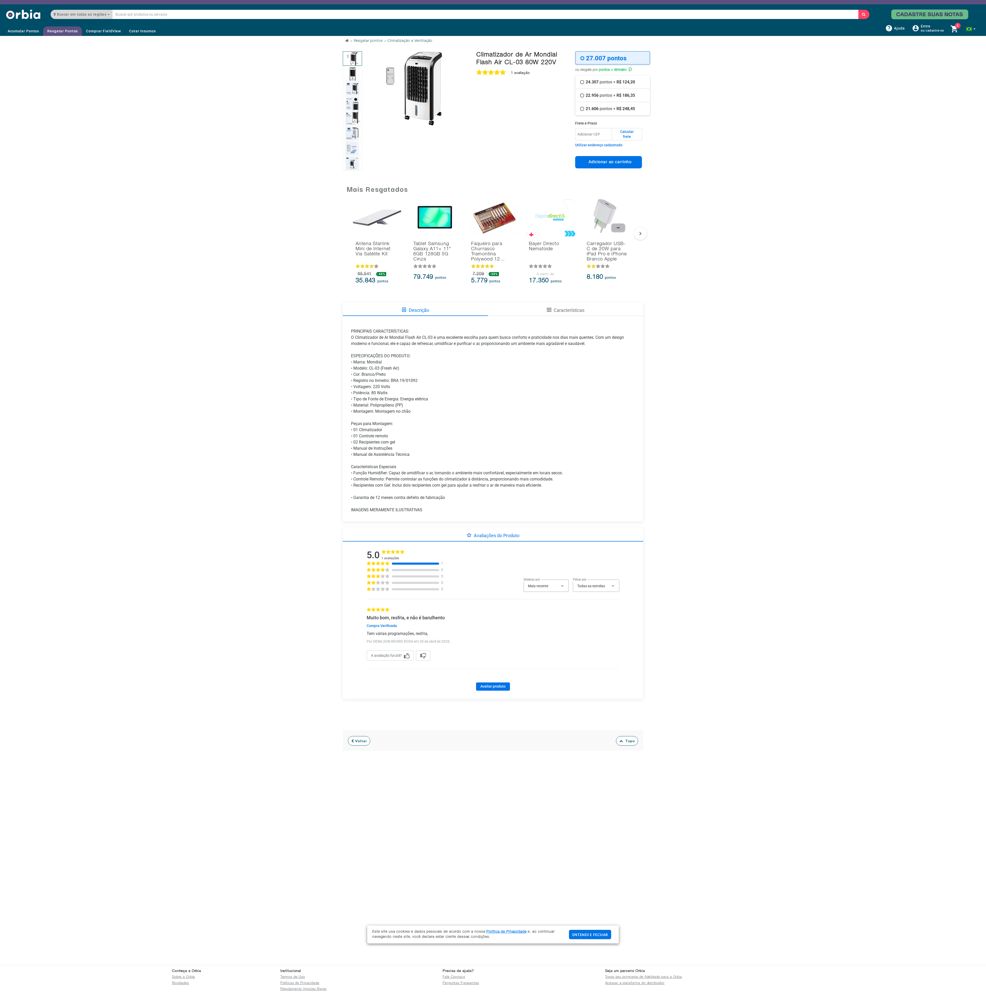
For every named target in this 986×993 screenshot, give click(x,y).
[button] (971, 29)
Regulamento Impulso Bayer (303, 989)
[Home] (23, 14)
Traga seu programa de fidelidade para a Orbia (643, 977)
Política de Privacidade (506, 932)
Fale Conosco (454, 977)
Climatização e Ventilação (409, 41)
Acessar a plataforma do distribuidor (635, 983)
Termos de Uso (292, 977)
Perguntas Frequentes (461, 983)
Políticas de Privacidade (299, 983)
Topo (629, 741)
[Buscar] (863, 14)
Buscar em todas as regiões (82, 14)
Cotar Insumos (142, 31)
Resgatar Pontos (62, 31)
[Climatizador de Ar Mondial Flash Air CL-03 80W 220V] (352, 58)
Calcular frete (627, 134)
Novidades (180, 983)
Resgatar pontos (368, 41)
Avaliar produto (493, 686)
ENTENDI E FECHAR (590, 934)
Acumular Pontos (23, 31)
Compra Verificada (382, 626)
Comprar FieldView (103, 31)
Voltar (360, 741)
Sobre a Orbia (183, 977)
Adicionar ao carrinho (609, 161)
